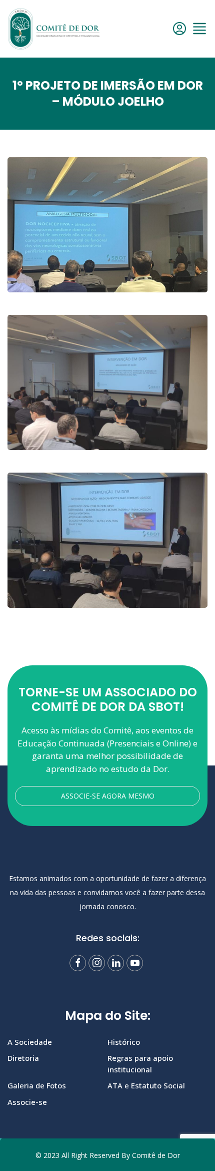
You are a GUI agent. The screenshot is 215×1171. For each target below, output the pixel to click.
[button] (200, 29)
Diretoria (23, 1058)
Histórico (124, 1042)
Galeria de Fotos (37, 1085)
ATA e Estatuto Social (146, 1085)
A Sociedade (30, 1042)
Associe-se (27, 1102)
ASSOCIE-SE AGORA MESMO (107, 796)
